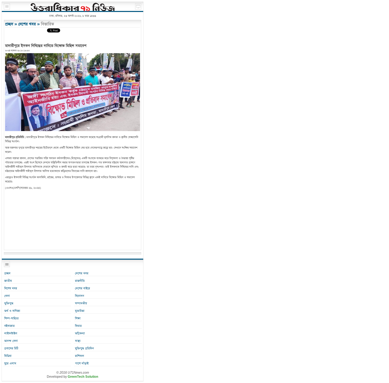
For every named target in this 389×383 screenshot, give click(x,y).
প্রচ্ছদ (9, 24)
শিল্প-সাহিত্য (11, 318)
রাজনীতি (80, 281)
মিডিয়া (8, 356)
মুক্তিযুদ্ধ (8, 303)
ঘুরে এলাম (10, 363)
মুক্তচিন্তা (79, 311)
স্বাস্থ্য (77, 341)
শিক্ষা (78, 318)
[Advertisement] (72, 220)
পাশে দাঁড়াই (82, 363)
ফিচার (78, 326)
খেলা (7, 296)
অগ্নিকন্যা (80, 333)
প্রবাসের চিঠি (11, 348)
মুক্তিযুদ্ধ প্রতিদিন (84, 348)
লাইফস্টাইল (10, 333)
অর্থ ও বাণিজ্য (12, 311)
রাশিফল (79, 356)
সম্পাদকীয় (81, 303)
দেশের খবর (27, 24)
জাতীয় (8, 281)
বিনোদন (79, 296)
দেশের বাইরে (82, 288)
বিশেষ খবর (10, 288)
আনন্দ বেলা (11, 341)
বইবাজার (9, 326)
